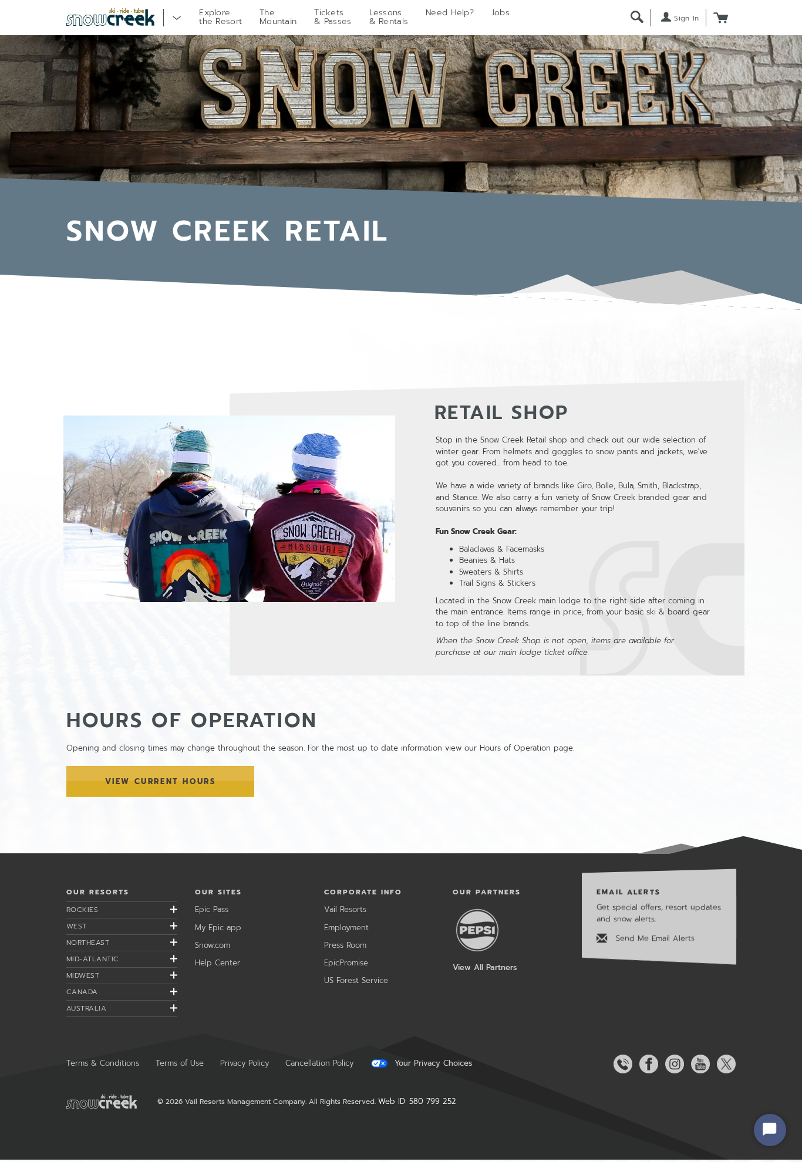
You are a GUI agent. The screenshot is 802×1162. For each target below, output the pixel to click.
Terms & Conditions (102, 1063)
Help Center (217, 962)
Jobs (500, 12)
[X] (724, 1064)
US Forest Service (356, 980)
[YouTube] (698, 1064)
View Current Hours (160, 781)
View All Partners (485, 967)
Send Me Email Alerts (654, 938)
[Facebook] (646, 1064)
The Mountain (278, 17)
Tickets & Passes (332, 17)
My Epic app (218, 927)
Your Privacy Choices (432, 1063)
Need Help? (450, 12)
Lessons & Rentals (389, 17)
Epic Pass (211, 909)
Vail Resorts (345, 909)
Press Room (345, 945)
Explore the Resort (220, 17)
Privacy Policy (244, 1063)
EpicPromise (346, 962)
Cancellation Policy (319, 1063)
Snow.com (212, 945)
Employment (346, 927)
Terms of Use (180, 1063)
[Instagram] (672, 1064)
